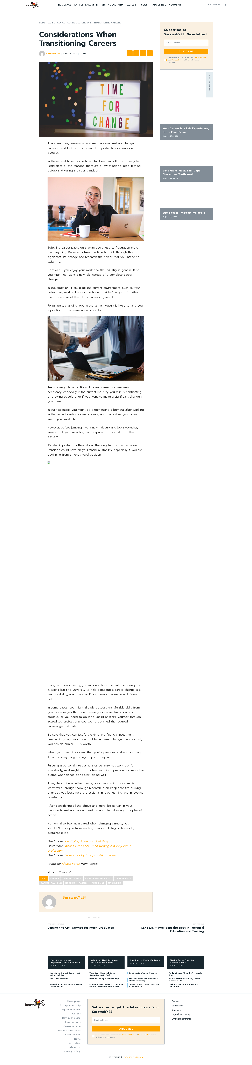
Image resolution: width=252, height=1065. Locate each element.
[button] (224, 5)
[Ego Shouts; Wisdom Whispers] (186, 196)
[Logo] (31, 5)
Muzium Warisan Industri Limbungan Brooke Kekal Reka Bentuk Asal (106, 985)
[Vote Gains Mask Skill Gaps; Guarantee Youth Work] (186, 154)
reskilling (98, 883)
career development (98, 878)
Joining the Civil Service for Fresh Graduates (81, 927)
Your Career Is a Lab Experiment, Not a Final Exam (186, 130)
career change (72, 878)
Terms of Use (200, 57)
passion (83, 883)
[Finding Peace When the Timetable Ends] (185, 948)
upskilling (114, 883)
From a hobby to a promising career (90, 855)
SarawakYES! (53, 54)
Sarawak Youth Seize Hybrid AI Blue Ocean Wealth (66, 985)
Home (42, 22)
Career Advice (56, 22)
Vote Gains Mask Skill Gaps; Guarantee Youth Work (182, 172)
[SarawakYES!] (42, 54)
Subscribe (186, 51)
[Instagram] (201, 5)
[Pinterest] (143, 53)
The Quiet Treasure (59, 978)
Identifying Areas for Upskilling (86, 841)
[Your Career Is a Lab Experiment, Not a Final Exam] (186, 112)
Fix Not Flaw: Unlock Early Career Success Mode (184, 979)
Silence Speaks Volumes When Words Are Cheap (143, 979)
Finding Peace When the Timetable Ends (182, 961)
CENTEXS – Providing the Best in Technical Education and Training (172, 929)
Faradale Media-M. (134, 1057)
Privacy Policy (177, 60)
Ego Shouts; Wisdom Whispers (184, 213)
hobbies (70, 883)
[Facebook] (197, 5)
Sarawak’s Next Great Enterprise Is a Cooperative (145, 985)
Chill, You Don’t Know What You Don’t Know (183, 985)
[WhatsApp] (150, 53)
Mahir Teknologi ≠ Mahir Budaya (104, 978)
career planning (51, 883)
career (54, 878)
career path (123, 878)
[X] (204, 5)
